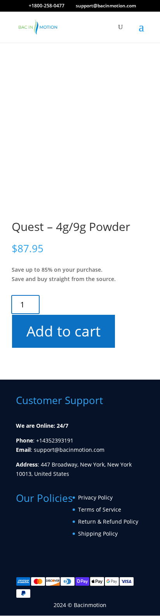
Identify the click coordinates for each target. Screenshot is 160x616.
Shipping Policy (98, 533)
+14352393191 (54, 440)
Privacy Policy (95, 497)
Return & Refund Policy (108, 521)
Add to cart (65, 331)
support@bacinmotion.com (69, 449)
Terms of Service (99, 509)
